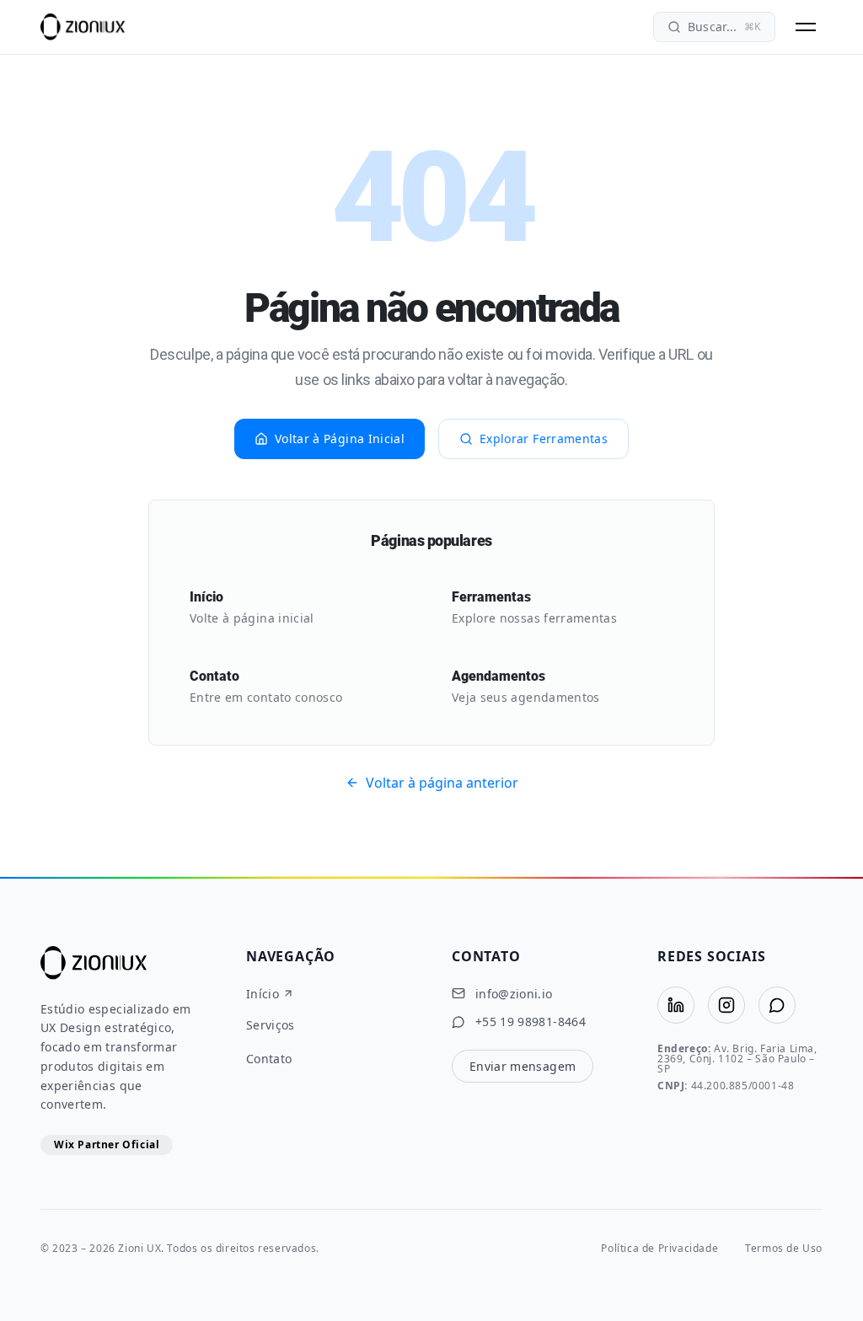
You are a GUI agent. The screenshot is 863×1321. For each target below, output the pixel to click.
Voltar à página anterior (442, 782)
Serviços (270, 1025)
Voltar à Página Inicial (340, 439)
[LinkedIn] (675, 1005)
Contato (269, 1059)
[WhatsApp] (777, 1005)
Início (262, 994)
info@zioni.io (514, 994)
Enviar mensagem (522, 1066)
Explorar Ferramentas (544, 439)
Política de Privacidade (659, 1248)
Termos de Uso (784, 1248)
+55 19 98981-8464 (530, 1022)
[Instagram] (726, 1005)
